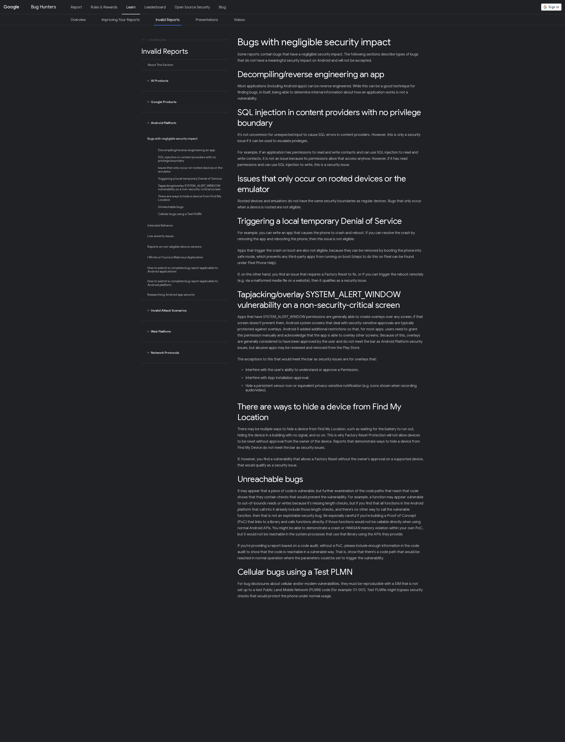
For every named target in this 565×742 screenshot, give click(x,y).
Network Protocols (162, 352)
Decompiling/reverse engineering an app (186, 150)
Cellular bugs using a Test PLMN (180, 214)
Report (76, 7)
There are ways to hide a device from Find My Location (189, 198)
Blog (222, 7)
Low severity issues (160, 236)
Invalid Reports (168, 20)
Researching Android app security (171, 295)
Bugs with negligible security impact (172, 139)
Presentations (207, 20)
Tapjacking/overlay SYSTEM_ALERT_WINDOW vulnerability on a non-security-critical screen (189, 187)
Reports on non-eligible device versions (174, 247)
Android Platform (161, 123)
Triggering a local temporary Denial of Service (190, 179)
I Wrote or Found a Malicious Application (175, 257)
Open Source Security (192, 7)
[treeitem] (184, 64)
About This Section (160, 65)
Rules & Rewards (104, 7)
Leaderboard (155, 7)
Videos (239, 20)
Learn (131, 7)
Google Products (161, 102)
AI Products (157, 80)
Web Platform (158, 331)
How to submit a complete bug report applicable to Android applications (182, 269)
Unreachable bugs (170, 207)
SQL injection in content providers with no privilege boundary (187, 159)
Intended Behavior (160, 225)
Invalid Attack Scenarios (166, 310)
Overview (78, 20)
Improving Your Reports (121, 20)
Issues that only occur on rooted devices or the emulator (190, 169)
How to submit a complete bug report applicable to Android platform (182, 283)
